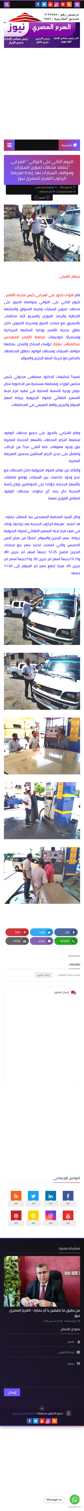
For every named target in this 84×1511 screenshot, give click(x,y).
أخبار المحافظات (45, 191)
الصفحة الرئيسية (65, 191)
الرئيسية (67, 145)
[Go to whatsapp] (75, 1499)
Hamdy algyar (70, 1321)
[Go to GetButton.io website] (74, 1507)
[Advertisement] (42, 93)
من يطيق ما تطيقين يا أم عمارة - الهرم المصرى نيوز (44, 1313)
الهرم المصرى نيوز (23, 1413)
